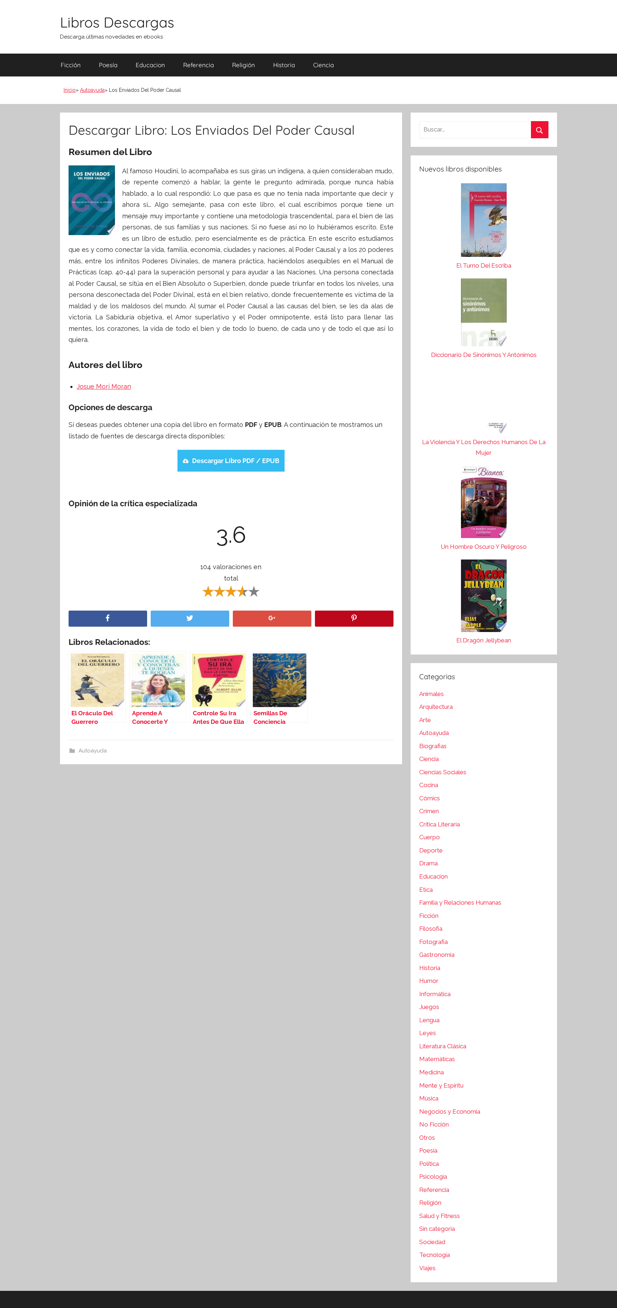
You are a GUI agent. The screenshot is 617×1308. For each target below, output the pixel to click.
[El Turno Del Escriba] (483, 221)
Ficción (71, 65)
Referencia (198, 65)
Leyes (427, 1032)
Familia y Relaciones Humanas (460, 902)
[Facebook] (108, 619)
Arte (425, 719)
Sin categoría (437, 1228)
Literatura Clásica (442, 1046)
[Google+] (272, 619)
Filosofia (430, 928)
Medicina (431, 1072)
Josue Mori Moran (104, 386)
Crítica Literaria (439, 824)
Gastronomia (437, 954)
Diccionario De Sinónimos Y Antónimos (484, 354)
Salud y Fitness (439, 1215)
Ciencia (323, 65)
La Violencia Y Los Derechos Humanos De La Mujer (484, 447)
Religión (243, 65)
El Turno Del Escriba (483, 265)
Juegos (429, 1006)
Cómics (429, 798)
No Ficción (434, 1124)
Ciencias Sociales (442, 772)
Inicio (70, 90)
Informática (435, 994)
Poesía (108, 65)
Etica (426, 889)
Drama (428, 863)
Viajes (427, 1268)
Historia (284, 65)
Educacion (150, 65)
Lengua (429, 1020)
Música (428, 1098)
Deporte (431, 850)
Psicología (433, 1176)
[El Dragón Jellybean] (483, 597)
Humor (428, 980)
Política (429, 1163)
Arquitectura (436, 706)
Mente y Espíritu (441, 1085)
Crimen (429, 811)
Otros (427, 1137)
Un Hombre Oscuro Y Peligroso (484, 546)
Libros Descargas (117, 22)
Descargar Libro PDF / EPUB (235, 460)
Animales (431, 693)
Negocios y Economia (449, 1111)
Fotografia (433, 941)
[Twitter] (190, 619)
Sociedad (432, 1241)
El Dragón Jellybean (483, 640)
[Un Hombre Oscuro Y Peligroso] (483, 504)
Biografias (433, 746)
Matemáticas (437, 1059)
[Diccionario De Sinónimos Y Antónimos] (483, 314)
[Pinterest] (354, 619)
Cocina (428, 785)
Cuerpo (429, 837)
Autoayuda (92, 90)
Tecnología (434, 1254)
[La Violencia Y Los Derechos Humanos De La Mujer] (483, 402)
